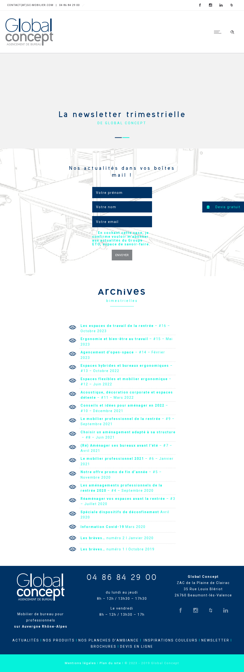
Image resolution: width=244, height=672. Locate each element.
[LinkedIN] (221, 5)
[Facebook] (200, 5)
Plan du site (110, 663)
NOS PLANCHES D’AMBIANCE (108, 640)
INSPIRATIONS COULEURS (171, 640)
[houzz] (231, 5)
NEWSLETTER (215, 640)
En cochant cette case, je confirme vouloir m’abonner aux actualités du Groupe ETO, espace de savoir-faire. (121, 238)
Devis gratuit (227, 207)
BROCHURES (104, 646)
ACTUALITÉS (25, 640)
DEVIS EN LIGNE (136, 646)
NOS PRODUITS (59, 640)
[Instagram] (210, 5)
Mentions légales (80, 663)
